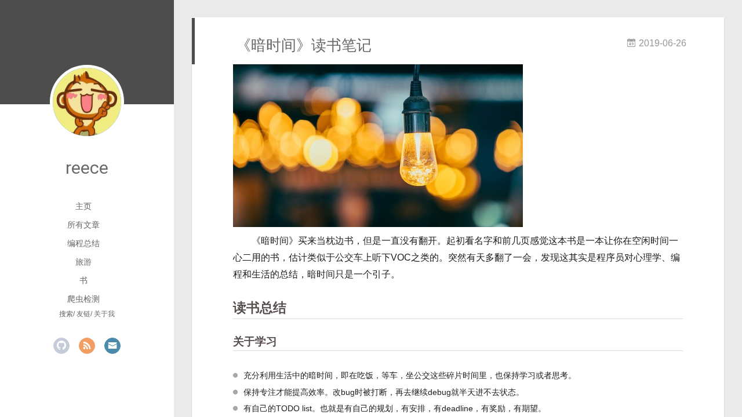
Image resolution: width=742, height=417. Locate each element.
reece (87, 168)
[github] (61, 346)
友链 (83, 314)
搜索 (66, 314)
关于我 (104, 314)
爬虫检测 (83, 298)
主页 (83, 206)
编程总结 (83, 243)
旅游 (83, 261)
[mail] (112, 346)
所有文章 (83, 224)
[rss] (87, 346)
